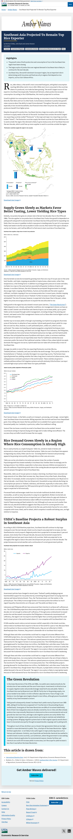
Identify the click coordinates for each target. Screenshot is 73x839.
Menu (70, 4)
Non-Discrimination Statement (36, 805)
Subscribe (35, 775)
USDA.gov (29, 816)
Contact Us (5, 809)
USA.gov (29, 819)
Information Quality (8, 815)
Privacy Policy (39, 781)
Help (3, 812)
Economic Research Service (18, 3)
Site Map (5, 822)
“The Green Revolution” (57, 305)
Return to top (6, 792)
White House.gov (32, 823)
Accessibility (6, 802)
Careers (4, 805)
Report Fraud (30, 812)
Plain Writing (30, 809)
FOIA (27, 802)
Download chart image (11, 200)
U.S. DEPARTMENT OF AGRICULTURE (19, 5)
